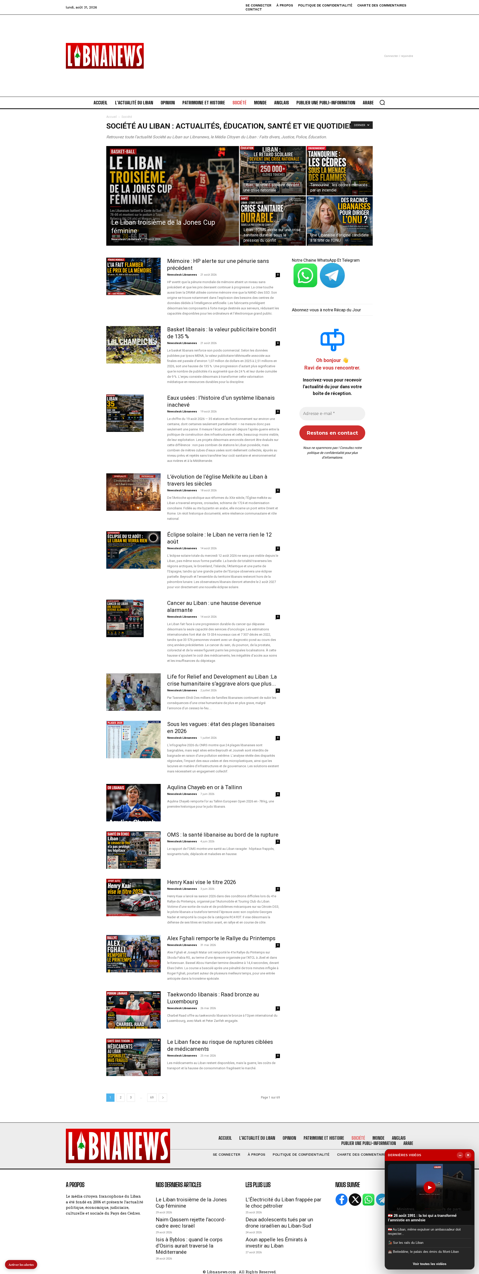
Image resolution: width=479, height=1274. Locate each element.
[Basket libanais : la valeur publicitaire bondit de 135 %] (133, 345)
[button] (382, 102)
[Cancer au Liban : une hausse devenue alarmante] (125, 618)
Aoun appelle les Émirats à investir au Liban (276, 1243)
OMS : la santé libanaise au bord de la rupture (222, 835)
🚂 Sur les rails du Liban (405, 1243)
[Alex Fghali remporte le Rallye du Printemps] (133, 953)
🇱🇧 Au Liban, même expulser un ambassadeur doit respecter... (424, 1231)
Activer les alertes (21, 1264)
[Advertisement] (239, 50)
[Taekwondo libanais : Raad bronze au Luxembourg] (133, 1010)
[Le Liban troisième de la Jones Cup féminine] (172, 203)
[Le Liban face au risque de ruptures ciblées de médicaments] (133, 1057)
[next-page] (163, 1097)
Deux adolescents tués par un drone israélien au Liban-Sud (279, 1223)
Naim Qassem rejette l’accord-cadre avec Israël (191, 1223)
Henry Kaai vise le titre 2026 (201, 882)
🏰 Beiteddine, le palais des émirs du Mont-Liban (423, 1252)
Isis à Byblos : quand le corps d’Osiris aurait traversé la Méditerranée (189, 1246)
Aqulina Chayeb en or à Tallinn (204, 787)
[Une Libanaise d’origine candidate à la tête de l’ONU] (340, 221)
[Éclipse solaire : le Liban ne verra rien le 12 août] (133, 550)
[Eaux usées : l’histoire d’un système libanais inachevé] (125, 413)
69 (152, 1097)
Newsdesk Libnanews (126, 239)
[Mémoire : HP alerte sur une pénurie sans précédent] (133, 276)
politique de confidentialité (325, 453)
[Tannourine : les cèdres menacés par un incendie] (340, 170)
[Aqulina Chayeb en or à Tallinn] (133, 802)
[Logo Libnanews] (105, 56)
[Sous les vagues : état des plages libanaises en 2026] (133, 739)
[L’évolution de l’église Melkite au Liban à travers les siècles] (133, 492)
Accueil (111, 117)
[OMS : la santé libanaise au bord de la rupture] (133, 850)
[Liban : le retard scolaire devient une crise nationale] (273, 170)
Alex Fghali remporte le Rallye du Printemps (221, 938)
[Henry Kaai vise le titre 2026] (133, 897)
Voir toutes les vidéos (429, 1264)
